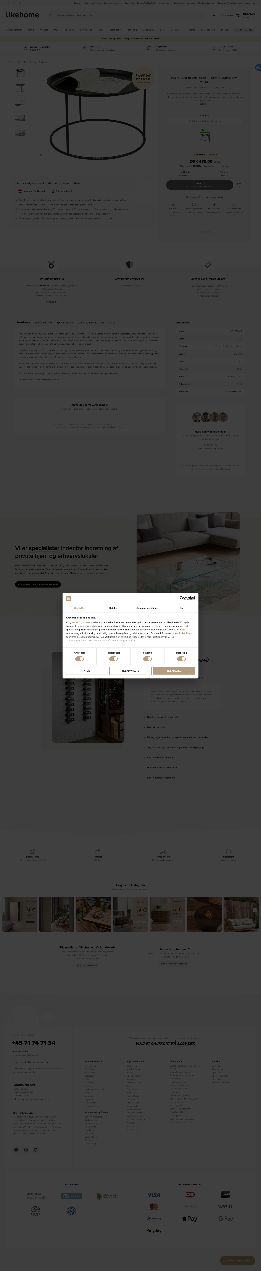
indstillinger (186, 633)
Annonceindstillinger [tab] (147, 608)
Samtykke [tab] (79, 608)
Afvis (87, 671)
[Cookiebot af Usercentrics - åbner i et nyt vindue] (182, 598)
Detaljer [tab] (113, 608)
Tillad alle (174, 671)
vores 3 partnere (81, 622)
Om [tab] (181, 608)
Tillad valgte (130, 671)
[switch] (113, 658)
